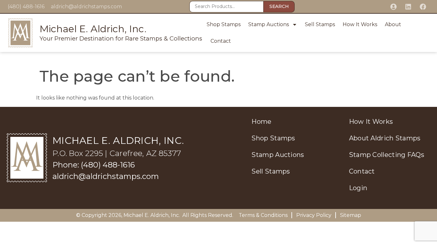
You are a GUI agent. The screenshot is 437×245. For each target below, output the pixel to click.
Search (279, 6)
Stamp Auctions (268, 24)
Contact (221, 41)
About (393, 24)
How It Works (360, 24)
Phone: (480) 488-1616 (93, 164)
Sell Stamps (320, 24)
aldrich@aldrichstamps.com (86, 7)
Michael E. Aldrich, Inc (151, 215)
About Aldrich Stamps (385, 138)
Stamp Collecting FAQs (386, 155)
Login (358, 188)
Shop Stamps (224, 24)
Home (261, 121)
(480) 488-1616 (26, 7)
